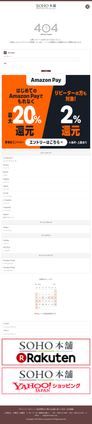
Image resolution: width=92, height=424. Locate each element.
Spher (6, 187)
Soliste (6, 241)
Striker (7, 228)
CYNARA (7, 201)
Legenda (7, 208)
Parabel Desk (9, 269)
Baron (5, 173)
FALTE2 (6, 248)
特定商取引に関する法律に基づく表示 (51, 409)
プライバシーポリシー (27, 409)
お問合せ (6, 330)
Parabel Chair (9, 261)
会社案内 (6, 323)
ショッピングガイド (9, 327)
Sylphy (6, 180)
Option (9, 215)
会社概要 (70, 409)
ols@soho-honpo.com (50, 415)
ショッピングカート (9, 334)
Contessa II (9, 159)
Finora (6, 166)
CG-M (7, 194)
